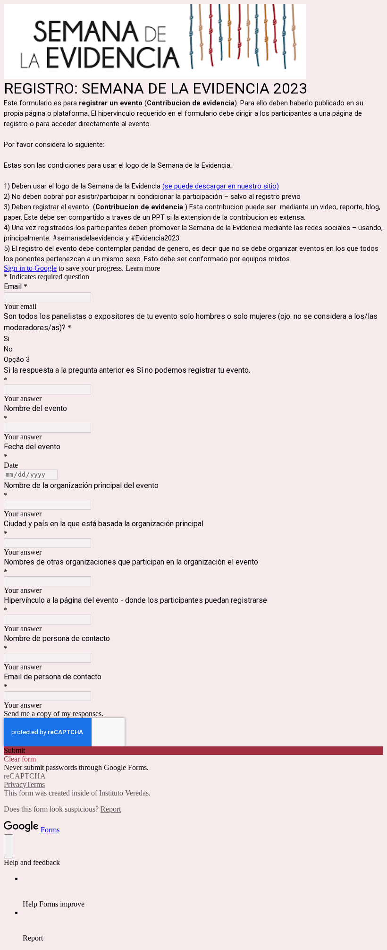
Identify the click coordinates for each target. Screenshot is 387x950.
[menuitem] (203, 891)
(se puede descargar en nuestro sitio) (220, 186)
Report (111, 809)
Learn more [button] (143, 268)
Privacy (15, 784)
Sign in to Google (30, 268)
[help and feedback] (8, 846)
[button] (193, 750)
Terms (35, 784)
